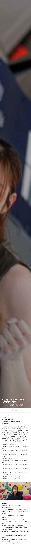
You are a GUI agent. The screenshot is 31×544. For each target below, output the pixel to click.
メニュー (16, 410)
